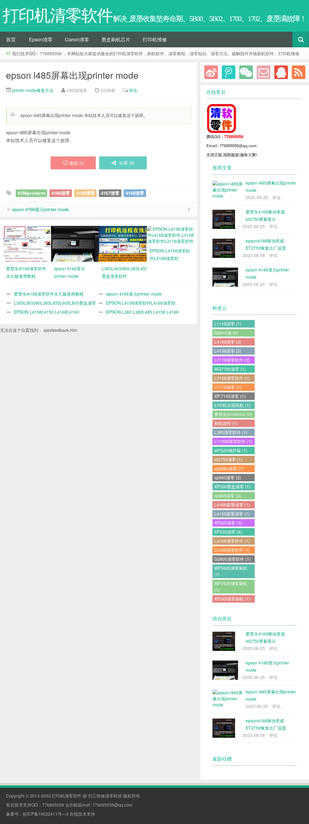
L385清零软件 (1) (230, 432)
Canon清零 (77, 39)
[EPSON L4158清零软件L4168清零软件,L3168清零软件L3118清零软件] (171, 234)
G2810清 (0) (226, 333)
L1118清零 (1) (227, 324)
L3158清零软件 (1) (232, 378)
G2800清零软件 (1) (232, 559)
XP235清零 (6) (228, 532)
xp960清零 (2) (227, 477)
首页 (11, 39)
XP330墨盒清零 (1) (232, 486)
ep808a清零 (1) (229, 468)
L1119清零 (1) (227, 387)
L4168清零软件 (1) (232, 541)
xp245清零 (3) (227, 496)
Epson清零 (41, 39)
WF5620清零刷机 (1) (230, 571)
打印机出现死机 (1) (232, 405)
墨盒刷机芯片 (115, 39)
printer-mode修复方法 (33, 90)
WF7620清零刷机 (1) (230, 586)
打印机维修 (155, 39)
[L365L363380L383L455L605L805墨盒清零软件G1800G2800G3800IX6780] (123, 243)
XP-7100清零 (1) (230, 396)
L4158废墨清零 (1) (232, 514)
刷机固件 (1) (226, 423)
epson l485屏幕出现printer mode (72, 74)
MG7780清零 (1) (230, 369)
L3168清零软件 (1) (232, 550)
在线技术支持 (82, 814)
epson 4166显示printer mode (40, 209)
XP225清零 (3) (228, 523)
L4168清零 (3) (227, 342)
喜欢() (76, 163)
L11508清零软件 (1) (233, 441)
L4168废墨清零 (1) (232, 505)
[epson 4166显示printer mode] (75, 243)
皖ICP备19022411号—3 (45, 814)
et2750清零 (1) (228, 459)
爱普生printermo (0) (233, 414)
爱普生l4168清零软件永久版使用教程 (49, 294)
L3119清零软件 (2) (232, 360)
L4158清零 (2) (227, 351)
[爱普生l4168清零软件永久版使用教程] (27, 243)
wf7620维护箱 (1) (230, 450)
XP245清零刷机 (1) (232, 599)
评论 (133, 90)
